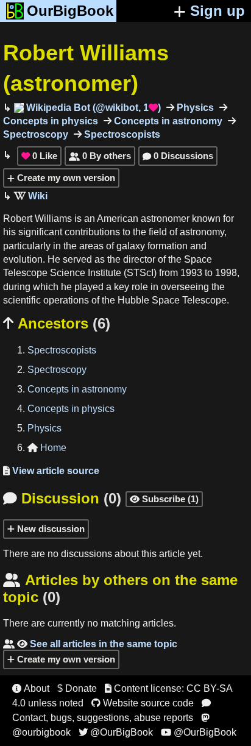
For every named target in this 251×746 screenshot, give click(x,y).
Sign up (217, 10)
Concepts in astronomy (166, 121)
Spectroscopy (57, 369)
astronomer (165, 218)
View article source (51, 471)
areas (91, 246)
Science (67, 273)
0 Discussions (178, 156)
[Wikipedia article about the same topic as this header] (31, 196)
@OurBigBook (116, 732)
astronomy (202, 232)
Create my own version (65, 177)
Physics (194, 107)
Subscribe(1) (164, 499)
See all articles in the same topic (90, 644)
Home (46, 447)
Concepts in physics (71, 408)
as (99, 259)
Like (39, 156)
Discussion (62, 498)
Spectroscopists (121, 134)
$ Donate (77, 688)
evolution (23, 259)
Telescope (25, 273)
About (30, 688)
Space (198, 259)
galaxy (130, 246)
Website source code (142, 703)
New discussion (50, 529)
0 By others (100, 156)
